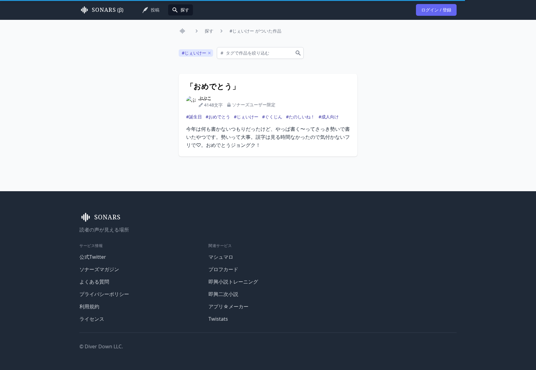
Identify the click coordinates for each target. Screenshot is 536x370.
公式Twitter (92, 256)
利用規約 (89, 306)
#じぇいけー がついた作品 (255, 31)
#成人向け (329, 117)
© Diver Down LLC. (101, 346)
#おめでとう (218, 117)
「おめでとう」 (213, 86)
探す (209, 31)
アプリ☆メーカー (228, 306)
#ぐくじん (272, 117)
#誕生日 (194, 117)
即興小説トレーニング (233, 281)
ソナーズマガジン (99, 269)
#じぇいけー (246, 117)
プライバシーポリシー (104, 294)
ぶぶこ (205, 98)
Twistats (218, 318)
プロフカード (223, 269)
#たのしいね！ (300, 117)
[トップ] (184, 31)
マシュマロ (220, 256)
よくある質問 (94, 281)
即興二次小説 (223, 294)
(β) (107, 10)
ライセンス (91, 318)
